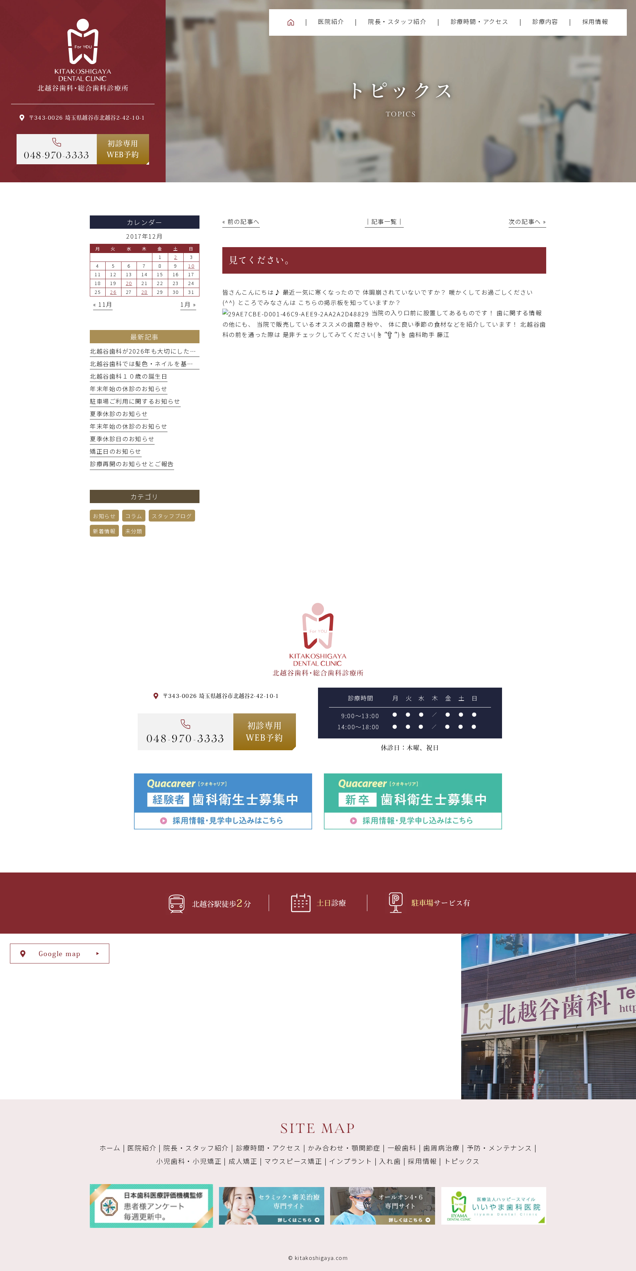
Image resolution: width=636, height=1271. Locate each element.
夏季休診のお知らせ (119, 413)
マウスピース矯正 (293, 1161)
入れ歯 (390, 1161)
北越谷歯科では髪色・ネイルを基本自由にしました (164, 363)
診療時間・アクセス (268, 1147)
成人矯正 (243, 1161)
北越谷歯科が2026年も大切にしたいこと (149, 351)
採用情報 (422, 1161)
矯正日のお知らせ (116, 451)
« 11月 (103, 304)
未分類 (133, 531)
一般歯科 (402, 1147)
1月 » (188, 304)
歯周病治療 (441, 1147)
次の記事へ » (527, 221)
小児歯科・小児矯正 (189, 1161)
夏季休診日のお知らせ (122, 438)
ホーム (110, 1147)
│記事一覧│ (384, 221)
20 (129, 283)
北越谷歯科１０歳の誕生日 (128, 376)
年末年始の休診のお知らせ (128, 388)
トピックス (462, 1161)
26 (113, 291)
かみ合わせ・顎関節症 (344, 1147)
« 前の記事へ (241, 221)
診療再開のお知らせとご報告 (132, 463)
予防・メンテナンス (499, 1147)
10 (191, 265)
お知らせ (104, 516)
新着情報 (104, 531)
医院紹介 (141, 1147)
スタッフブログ (172, 516)
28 (144, 291)
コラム (133, 516)
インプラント (350, 1161)
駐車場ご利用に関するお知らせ (135, 401)
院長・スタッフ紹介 (196, 1147)
